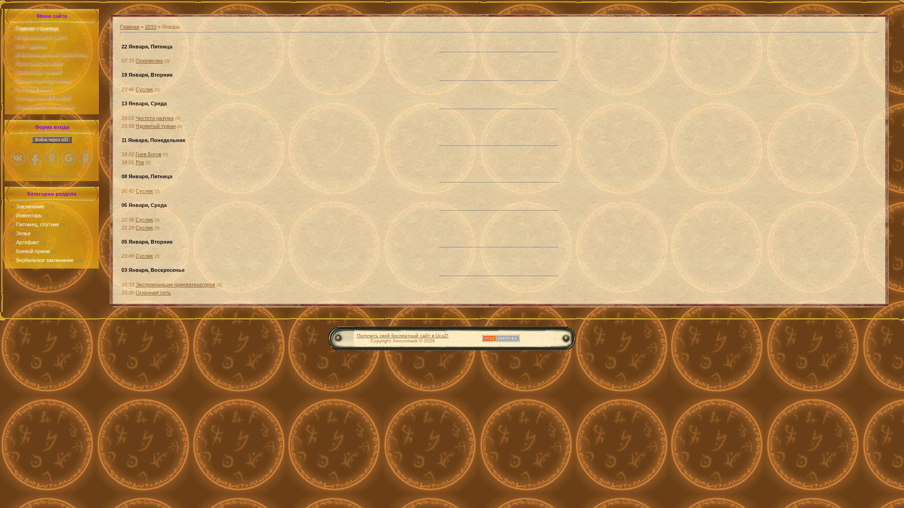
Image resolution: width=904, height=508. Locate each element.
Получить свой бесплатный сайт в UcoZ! (402, 335)
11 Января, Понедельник (153, 140)
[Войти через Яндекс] (51, 158)
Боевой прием (33, 251)
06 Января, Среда (144, 205)
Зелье (23, 233)
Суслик (144, 89)
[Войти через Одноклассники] (85, 158)
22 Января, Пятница (146, 46)
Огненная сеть (153, 292)
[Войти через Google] (68, 158)
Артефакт (27, 242)
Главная (129, 27)
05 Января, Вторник (147, 242)
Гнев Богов (148, 154)
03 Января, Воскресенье (153, 270)
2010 (150, 27)
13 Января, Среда (144, 103)
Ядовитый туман (156, 126)
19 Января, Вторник (147, 75)
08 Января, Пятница (146, 176)
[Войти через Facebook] (34, 158)
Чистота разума (155, 118)
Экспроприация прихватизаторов (175, 284)
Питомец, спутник (37, 224)
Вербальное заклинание (44, 260)
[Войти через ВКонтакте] (17, 158)
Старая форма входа (51, 176)
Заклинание (30, 206)
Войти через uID (51, 139)
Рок (140, 162)
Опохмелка (149, 61)
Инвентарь (29, 215)
